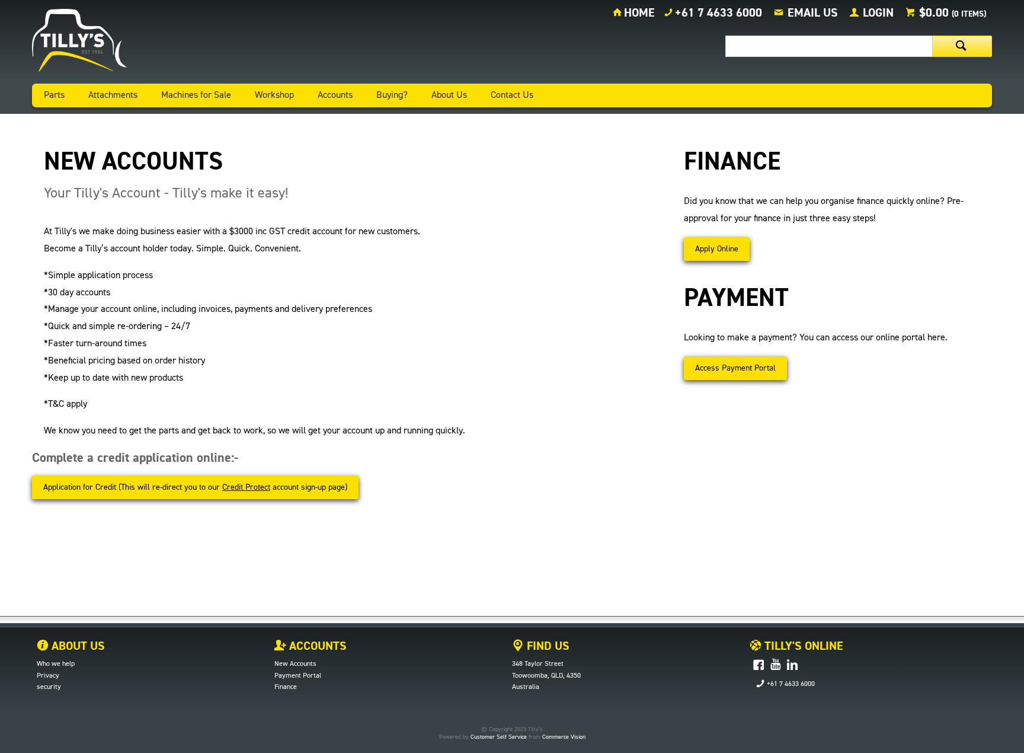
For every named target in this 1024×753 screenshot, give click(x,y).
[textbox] (828, 46)
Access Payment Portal (735, 368)
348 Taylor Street (538, 664)
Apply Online (716, 249)
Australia (525, 687)
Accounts (335, 95)
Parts (54, 95)
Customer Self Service (499, 737)
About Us (449, 95)
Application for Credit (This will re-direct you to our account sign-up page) (195, 487)
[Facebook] (758, 665)
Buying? (392, 95)
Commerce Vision (563, 737)
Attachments (112, 95)
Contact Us (512, 95)
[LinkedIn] (792, 665)
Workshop (274, 95)
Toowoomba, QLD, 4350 (546, 675)
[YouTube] (775, 665)
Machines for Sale (196, 95)
